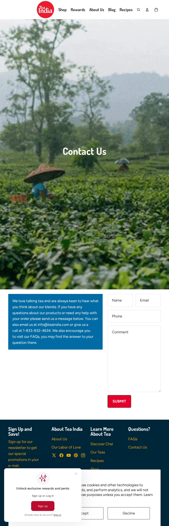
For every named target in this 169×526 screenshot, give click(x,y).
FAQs (132, 439)
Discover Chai (101, 444)
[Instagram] (83, 455)
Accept (82, 513)
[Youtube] (68, 455)
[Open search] (138, 9)
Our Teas (97, 452)
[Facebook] (61, 455)
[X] (54, 455)
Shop (94, 469)
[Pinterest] (75, 455)
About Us (59, 439)
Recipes (97, 460)
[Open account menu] (147, 9)
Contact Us (137, 447)
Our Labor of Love (66, 447)
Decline (129, 513)
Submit (119, 401)
